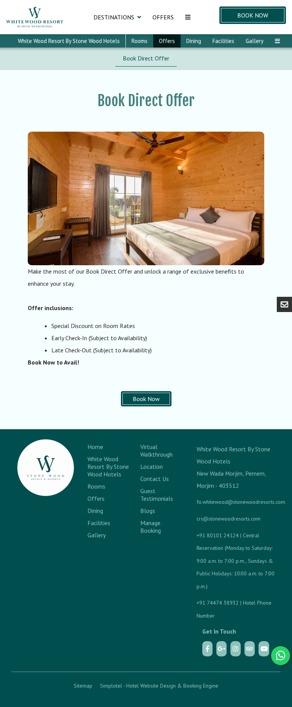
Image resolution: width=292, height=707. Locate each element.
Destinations (114, 17)
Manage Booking (150, 526)
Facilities (223, 41)
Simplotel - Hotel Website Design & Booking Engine (159, 685)
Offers (163, 17)
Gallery (254, 41)
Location (151, 466)
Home (95, 447)
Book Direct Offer (146, 58)
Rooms (140, 41)
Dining (193, 41)
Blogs (147, 510)
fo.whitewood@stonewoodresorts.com (241, 501)
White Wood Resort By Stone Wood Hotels (69, 41)
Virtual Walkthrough (156, 450)
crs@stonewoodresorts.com (228, 518)
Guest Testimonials (156, 494)
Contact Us (154, 478)
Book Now (252, 15)
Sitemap (83, 685)
